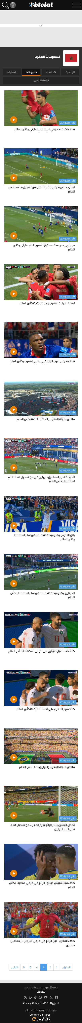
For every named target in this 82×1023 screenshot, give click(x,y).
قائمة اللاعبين (41, 80)
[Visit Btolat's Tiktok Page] (35, 997)
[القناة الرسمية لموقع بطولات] (30, 997)
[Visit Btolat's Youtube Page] (45, 997)
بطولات (41, 992)
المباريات (12, 72)
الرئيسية (70, 72)
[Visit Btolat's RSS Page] (25, 997)
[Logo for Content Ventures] (41, 1019)
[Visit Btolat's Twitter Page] (51, 997)
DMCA (44, 1003)
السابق (66, 967)
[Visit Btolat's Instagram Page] (40, 997)
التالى (14, 967)
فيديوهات (31, 72)
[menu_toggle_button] (76, 5)
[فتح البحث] (5, 5)
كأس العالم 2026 (67, 123)
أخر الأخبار (51, 72)
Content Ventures (40, 1015)
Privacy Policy (31, 1003)
